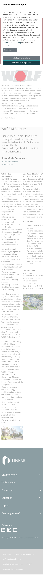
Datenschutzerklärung (12, 42)
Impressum (7, 45)
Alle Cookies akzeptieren (21, 62)
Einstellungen (8, 50)
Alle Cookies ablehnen (21, 58)
